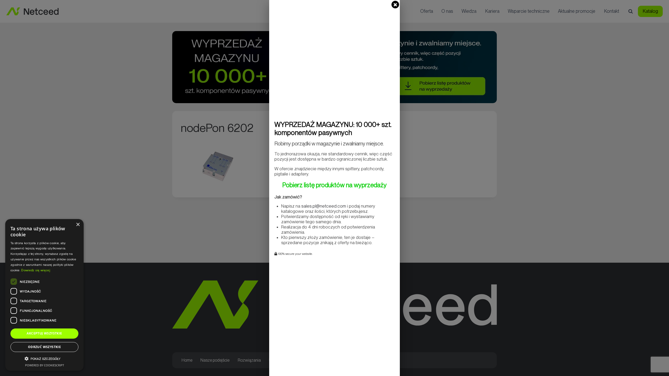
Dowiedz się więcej (35, 270)
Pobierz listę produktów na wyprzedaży (334, 185)
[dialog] (44, 295)
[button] (44, 358)
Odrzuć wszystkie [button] (44, 347)
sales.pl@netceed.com (323, 206)
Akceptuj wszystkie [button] (44, 333)
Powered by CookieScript (44, 365)
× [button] (78, 225)
